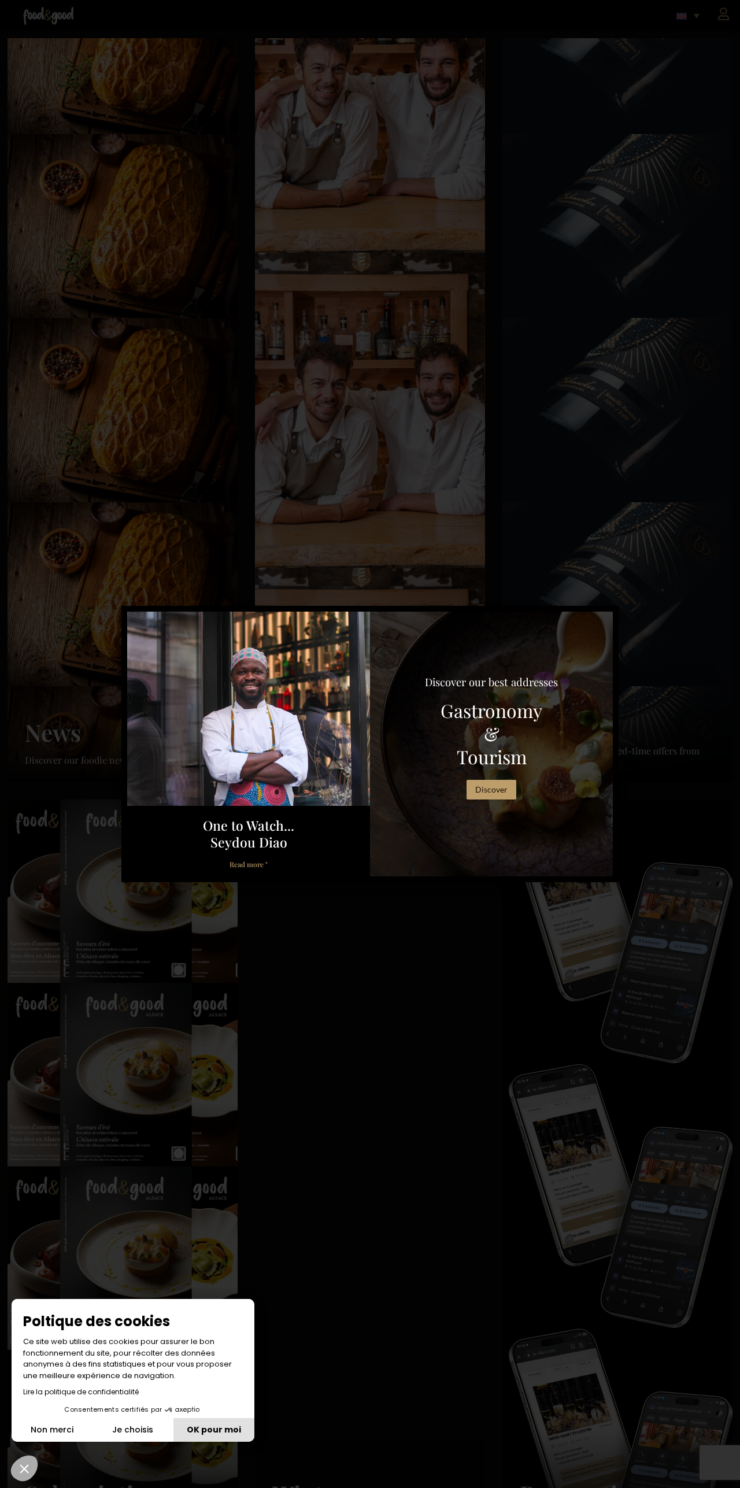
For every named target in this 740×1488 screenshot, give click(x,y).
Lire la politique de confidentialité (81, 1392)
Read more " (249, 864)
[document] (370, 744)
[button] (24, 1468)
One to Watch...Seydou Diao (248, 833)
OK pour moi (214, 1429)
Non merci (52, 1429)
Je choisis (132, 1429)
